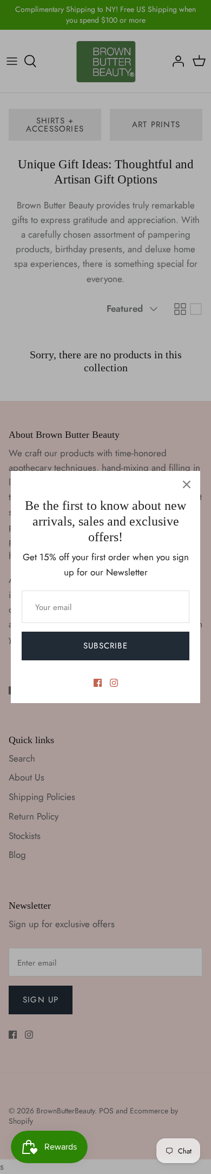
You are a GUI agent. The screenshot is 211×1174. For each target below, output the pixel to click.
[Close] (187, 484)
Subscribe (105, 646)
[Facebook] (98, 683)
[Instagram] (114, 683)
